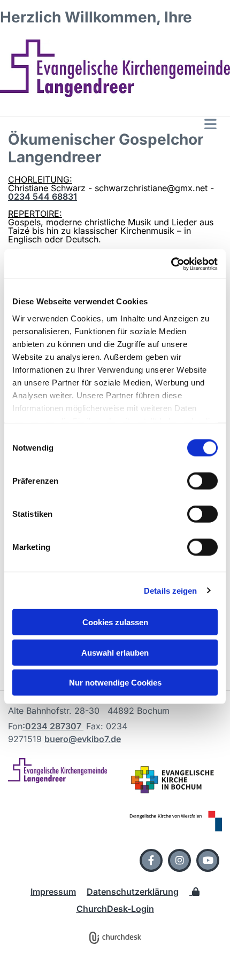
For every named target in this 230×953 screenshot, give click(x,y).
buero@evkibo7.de (82, 739)
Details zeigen (170, 590)
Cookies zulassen (115, 622)
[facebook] (151, 860)
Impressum (53, 891)
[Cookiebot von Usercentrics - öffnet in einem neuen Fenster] (171, 264)
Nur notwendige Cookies (115, 682)
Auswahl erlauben (115, 652)
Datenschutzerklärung (133, 891)
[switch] (202, 481)
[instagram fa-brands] (179, 860)
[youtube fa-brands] (207, 860)
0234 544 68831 (42, 196)
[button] (115, 124)
